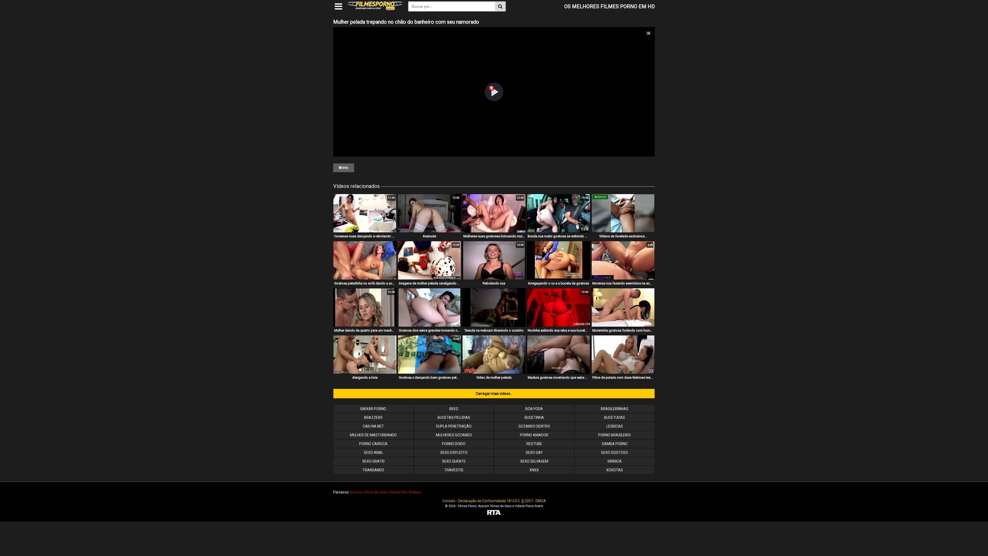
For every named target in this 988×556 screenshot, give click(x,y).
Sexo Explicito (453, 452)
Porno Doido (453, 444)
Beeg (453, 409)
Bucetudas (614, 417)
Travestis (453, 470)
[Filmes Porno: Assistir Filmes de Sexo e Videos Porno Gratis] (375, 9)
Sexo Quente (454, 461)
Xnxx (534, 470)
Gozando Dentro (534, 426)
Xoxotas (614, 470)
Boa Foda (534, 409)
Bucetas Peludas (454, 417)
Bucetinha (534, 417)
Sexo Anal (373, 452)
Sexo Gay (534, 452)
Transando (373, 470)
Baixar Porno (373, 409)
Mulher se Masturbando (373, 435)
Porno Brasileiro (614, 435)
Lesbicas (614, 426)
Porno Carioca (373, 444)
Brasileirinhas (614, 409)
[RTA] (494, 513)
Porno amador (534, 435)
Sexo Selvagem (534, 461)
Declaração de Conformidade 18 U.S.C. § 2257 (495, 501)
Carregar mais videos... (494, 394)
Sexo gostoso (614, 452)
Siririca (614, 461)
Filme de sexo (376, 492)
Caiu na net (373, 426)
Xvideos (415, 492)
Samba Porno (615, 444)
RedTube (534, 444)
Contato (448, 501)
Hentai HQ (398, 492)
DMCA (541, 501)
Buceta (356, 492)
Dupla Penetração (454, 426)
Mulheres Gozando (454, 435)
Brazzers (373, 417)
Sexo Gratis (373, 461)
